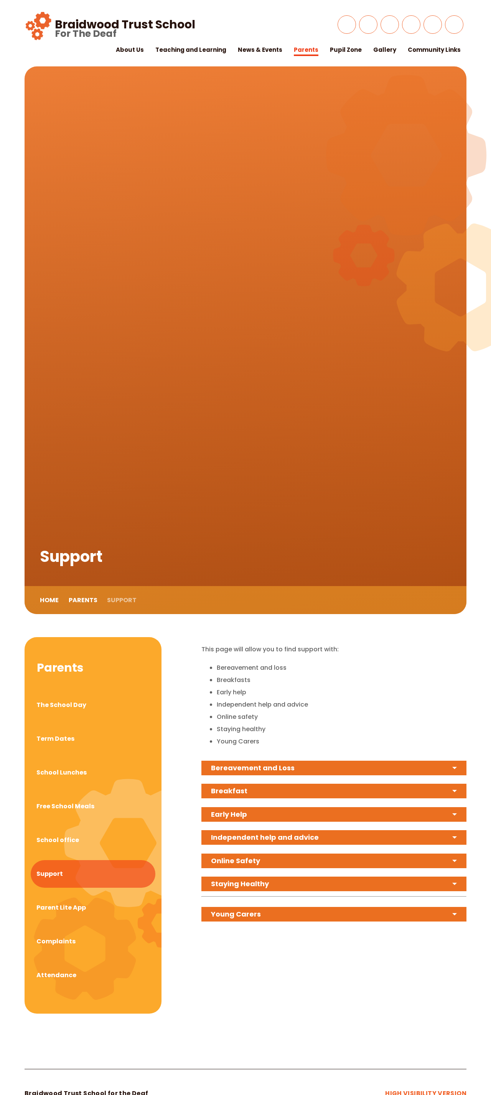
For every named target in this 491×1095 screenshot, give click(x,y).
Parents (83, 600)
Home (49, 600)
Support (122, 600)
